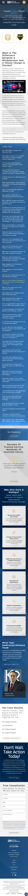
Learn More (14, 436)
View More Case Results (11, 738)
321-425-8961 (14, 846)
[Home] (13, 2)
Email (4, 806)
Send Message (14, 832)
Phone (4, 802)
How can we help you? (8, 814)
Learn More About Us (10, 664)
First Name (5, 794)
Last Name (5, 798)
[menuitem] (14, 151)
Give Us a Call (14, 777)
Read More (14, 481)
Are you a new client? (7, 810)
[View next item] (15, 45)
